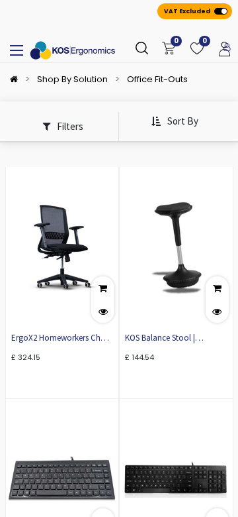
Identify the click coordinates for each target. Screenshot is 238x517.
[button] (174, 121)
